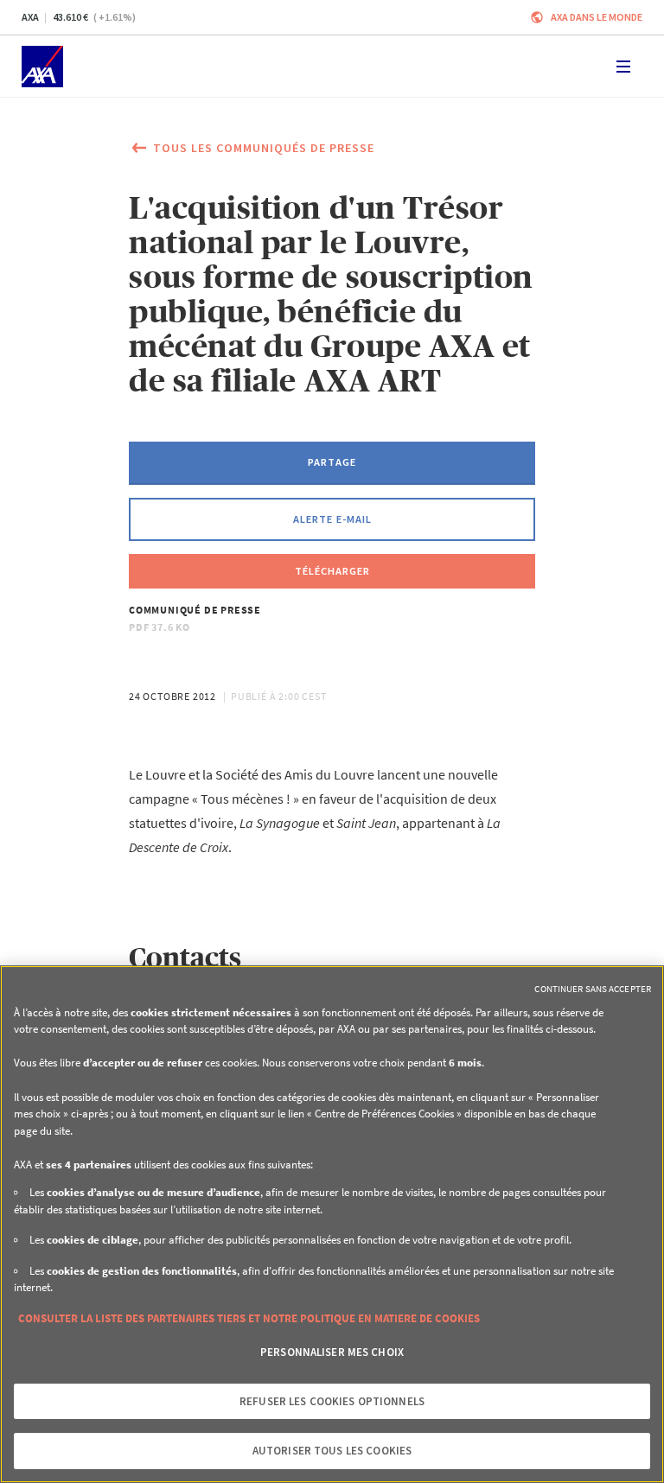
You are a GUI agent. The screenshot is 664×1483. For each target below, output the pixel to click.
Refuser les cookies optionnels (332, 1401)
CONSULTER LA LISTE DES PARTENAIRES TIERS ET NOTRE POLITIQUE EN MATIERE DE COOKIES (249, 1318)
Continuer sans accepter (592, 989)
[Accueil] (42, 66)
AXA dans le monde (596, 16)
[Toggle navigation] (623, 67)
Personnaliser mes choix (332, 1352)
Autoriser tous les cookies (332, 1450)
